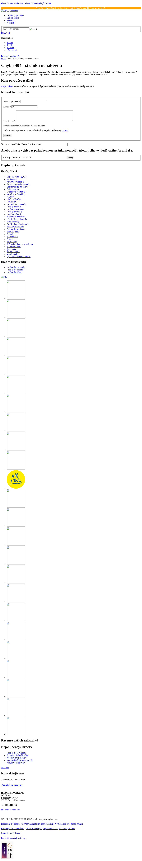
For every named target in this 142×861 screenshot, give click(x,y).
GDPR (65, 130)
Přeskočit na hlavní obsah (12, 3)
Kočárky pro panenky (16, 758)
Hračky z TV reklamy (16, 753)
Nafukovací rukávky (16, 763)
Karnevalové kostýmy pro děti (20, 760)
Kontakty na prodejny (12, 785)
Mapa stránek (7, 86)
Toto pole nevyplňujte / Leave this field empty (21, 144)
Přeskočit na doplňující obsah (38, 3)
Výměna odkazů (62, 824)
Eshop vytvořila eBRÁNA (12, 828)
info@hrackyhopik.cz (10, 810)
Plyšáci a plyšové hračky (17, 755)
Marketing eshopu (67, 828)
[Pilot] (4, 277)
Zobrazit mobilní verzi (11, 833)
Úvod (3, 58)
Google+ (5, 767)
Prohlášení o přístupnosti (12, 824)
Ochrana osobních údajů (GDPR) (39, 824)
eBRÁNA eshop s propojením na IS (42, 828)
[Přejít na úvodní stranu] (9, 10)
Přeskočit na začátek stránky (13, 838)
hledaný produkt (10, 157)
